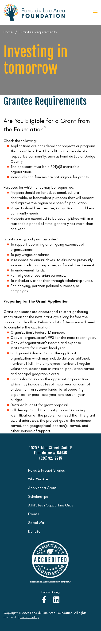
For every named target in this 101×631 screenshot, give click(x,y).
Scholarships (38, 496)
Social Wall (36, 522)
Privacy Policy (29, 617)
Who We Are (38, 479)
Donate (34, 531)
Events (33, 514)
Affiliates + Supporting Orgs (50, 505)
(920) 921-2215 (50, 458)
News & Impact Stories (46, 470)
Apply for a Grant (42, 487)
